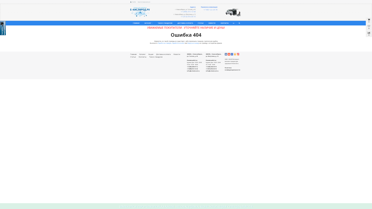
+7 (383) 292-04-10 (211, 67)
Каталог (148, 23)
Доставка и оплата (185, 23)
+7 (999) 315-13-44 (188, 11)
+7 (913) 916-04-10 (188, 16)
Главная (136, 23)
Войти (134, 2)
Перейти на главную (164, 43)
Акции (150, 54)
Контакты (225, 23)
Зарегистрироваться (144, 2)
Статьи (200, 23)
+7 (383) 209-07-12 (192, 67)
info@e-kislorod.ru (193, 71)
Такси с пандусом (165, 23)
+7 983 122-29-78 (210, 10)
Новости (211, 23)
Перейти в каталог (178, 43)
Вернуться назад (193, 43)
